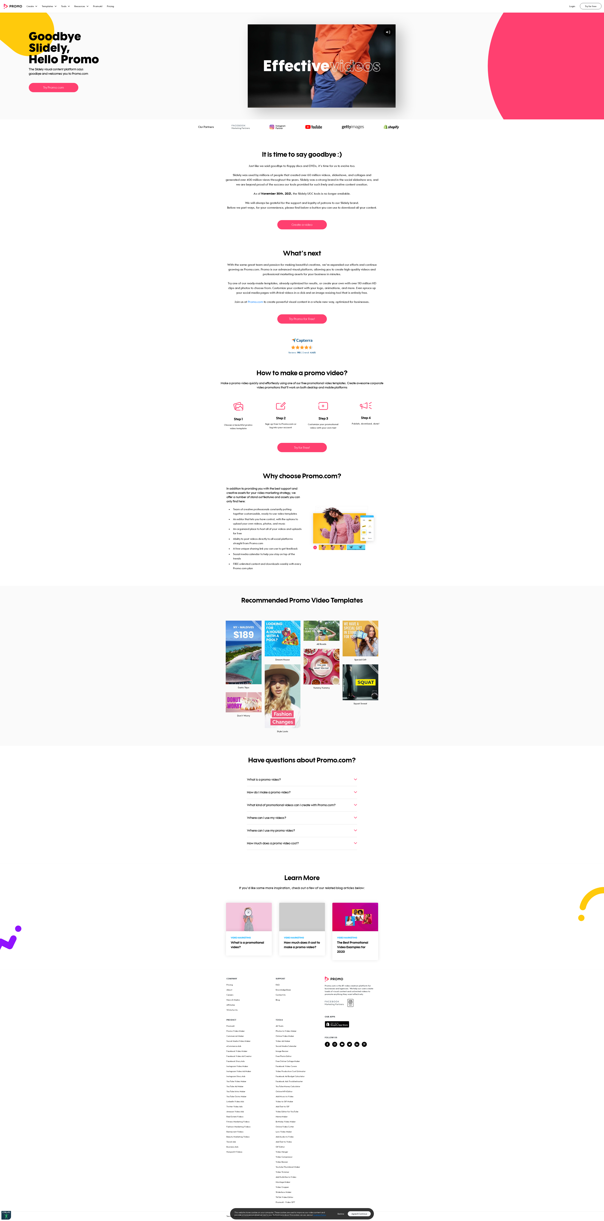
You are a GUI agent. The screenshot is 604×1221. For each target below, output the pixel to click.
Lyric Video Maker (284, 1132)
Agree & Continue (359, 1214)
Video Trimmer (282, 1172)
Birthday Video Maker (286, 1121)
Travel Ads (231, 1142)
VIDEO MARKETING (241, 937)
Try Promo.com (53, 87)
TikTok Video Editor (284, 1197)
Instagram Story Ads (235, 1076)
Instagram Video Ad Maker (238, 1071)
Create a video (302, 225)
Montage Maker (283, 1182)
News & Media (233, 1000)
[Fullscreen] (392, 105)
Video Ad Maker (283, 1041)
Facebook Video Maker (236, 1051)
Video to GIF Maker (284, 1101)
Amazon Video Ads (235, 1111)
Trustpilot (32, 98)
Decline (341, 1214)
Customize (243, 655)
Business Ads (232, 1147)
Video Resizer (282, 1162)
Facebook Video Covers (286, 1066)
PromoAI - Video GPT (285, 1202)
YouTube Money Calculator (288, 1086)
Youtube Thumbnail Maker (288, 1167)
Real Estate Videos (234, 1116)
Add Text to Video (284, 1142)
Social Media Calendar (286, 1046)
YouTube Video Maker (236, 1081)
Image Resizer (282, 1051)
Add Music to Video (285, 1096)
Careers (229, 995)
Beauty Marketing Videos (238, 1137)
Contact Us (281, 995)
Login (572, 6)
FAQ (278, 985)
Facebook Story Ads (235, 1061)
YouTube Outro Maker (236, 1096)
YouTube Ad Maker (234, 1086)
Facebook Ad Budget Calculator (290, 1076)
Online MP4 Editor (284, 1091)
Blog (278, 1000)
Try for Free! (302, 447)
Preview (244, 649)
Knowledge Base (283, 990)
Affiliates (230, 1005)
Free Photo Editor (284, 1056)
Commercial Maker (235, 1036)
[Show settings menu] (386, 105)
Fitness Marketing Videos (238, 1121)
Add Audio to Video (285, 1137)
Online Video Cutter (285, 1127)
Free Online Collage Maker (288, 1061)
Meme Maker (282, 1116)
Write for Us (232, 1010)
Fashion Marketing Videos (238, 1127)
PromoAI (97, 6)
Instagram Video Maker (237, 1066)
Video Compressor (284, 1157)
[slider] (318, 105)
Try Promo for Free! (302, 319)
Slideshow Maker (283, 1192)
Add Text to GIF (283, 1106)
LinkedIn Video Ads (235, 1101)
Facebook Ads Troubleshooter (289, 1081)
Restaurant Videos (234, 1132)
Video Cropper (282, 1187)
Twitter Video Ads (234, 1106)
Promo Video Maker (235, 1031)
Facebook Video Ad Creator (239, 1056)
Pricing (110, 6)
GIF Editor (280, 1147)
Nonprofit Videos (234, 1152)
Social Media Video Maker (238, 1041)
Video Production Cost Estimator (291, 1071)
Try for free (590, 6)
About (229, 990)
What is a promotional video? (247, 944)
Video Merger (282, 1152)
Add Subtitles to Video (286, 1177)
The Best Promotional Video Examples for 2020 (352, 947)
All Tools (279, 1026)
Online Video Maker (285, 1036)
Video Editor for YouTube (287, 1111)
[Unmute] (380, 105)
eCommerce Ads (233, 1046)
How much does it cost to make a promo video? (302, 944)
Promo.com (255, 301)
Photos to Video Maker (286, 1031)
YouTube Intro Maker (235, 1091)
